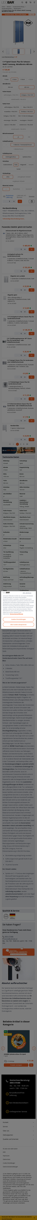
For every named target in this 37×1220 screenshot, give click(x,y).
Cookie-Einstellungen (18, 619)
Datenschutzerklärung (16, 614)
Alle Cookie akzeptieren (18, 624)
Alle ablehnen (27, 593)
